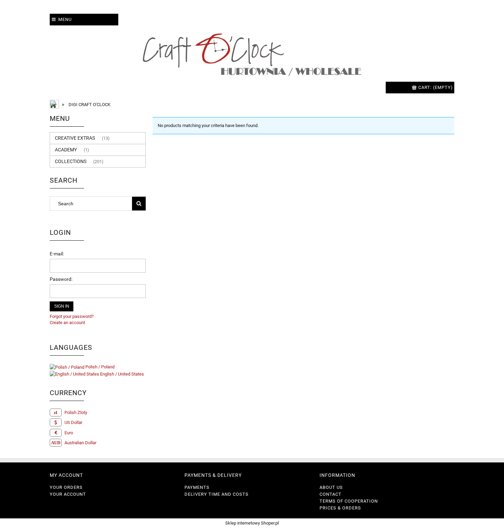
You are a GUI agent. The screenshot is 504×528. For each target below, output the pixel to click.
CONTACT (330, 494)
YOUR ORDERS (66, 487)
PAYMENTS (196, 487)
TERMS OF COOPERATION (349, 501)
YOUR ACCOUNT (68, 494)
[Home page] (252, 53)
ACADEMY (66, 149)
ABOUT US (331, 487)
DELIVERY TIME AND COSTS (216, 494)
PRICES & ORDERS (340, 507)
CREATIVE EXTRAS (75, 138)
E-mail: (57, 253)
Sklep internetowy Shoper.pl (252, 523)
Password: (61, 279)
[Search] (139, 203)
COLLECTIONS (70, 161)
